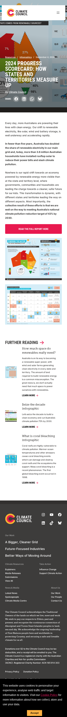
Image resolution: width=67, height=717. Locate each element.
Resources (10, 57)
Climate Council (17, 91)
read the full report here (33, 229)
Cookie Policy (49, 694)
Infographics (26, 57)
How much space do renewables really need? (38, 350)
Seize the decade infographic (33, 406)
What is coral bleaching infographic (38, 438)
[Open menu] (58, 13)
